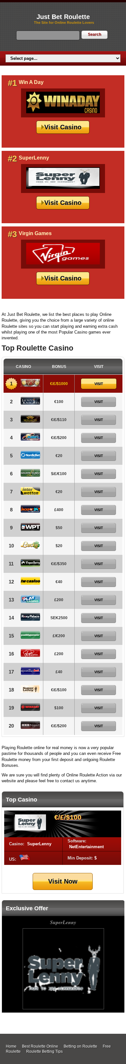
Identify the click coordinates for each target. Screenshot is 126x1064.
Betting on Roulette (80, 1046)
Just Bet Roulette (63, 16)
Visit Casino (62, 127)
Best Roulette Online (40, 1046)
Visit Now (63, 881)
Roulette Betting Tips (44, 1051)
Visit (98, 384)
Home (11, 1046)
